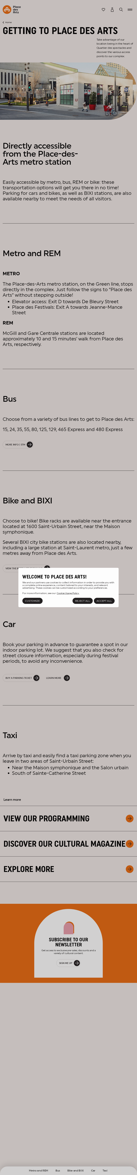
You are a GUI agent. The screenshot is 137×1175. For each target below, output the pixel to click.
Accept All (104, 600)
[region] (68, 587)
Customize (32, 600)
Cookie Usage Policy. (68, 593)
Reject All (82, 600)
